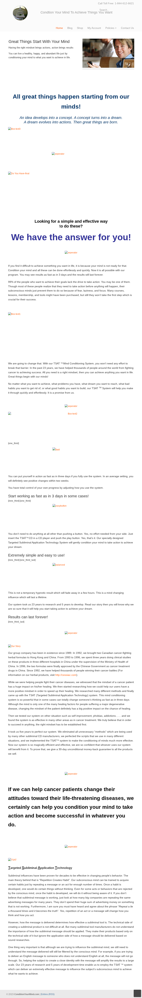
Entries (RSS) (48, 994)
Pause (86, 76)
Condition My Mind (24, 11)
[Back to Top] (137, 993)
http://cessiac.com (65, 674)
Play (90, 76)
